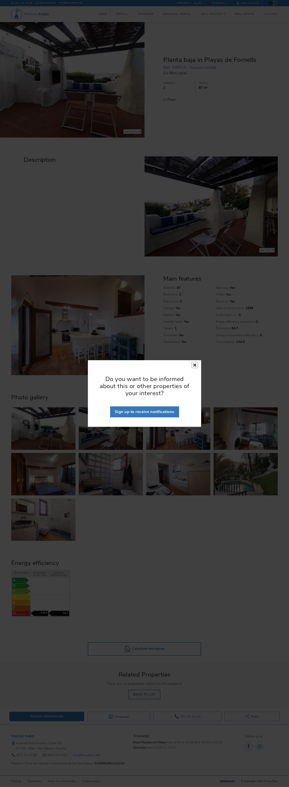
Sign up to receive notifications (144, 412)
